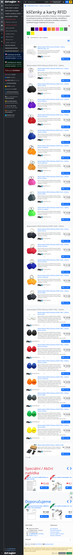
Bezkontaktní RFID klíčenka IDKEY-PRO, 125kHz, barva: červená (53, 345)
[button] (69, 41)
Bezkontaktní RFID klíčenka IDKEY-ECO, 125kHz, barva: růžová (53, 177)
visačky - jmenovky (11, 42)
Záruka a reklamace (55, 535)
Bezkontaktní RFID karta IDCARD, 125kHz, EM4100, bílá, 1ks (51, 48)
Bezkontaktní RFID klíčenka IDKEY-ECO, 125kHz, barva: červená (53, 115)
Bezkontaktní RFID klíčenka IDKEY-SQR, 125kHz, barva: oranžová (53, 276)
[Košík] (70, 2)
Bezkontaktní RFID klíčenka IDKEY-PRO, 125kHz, (45, 309)
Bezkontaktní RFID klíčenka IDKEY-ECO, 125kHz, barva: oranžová (53, 146)
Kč (46, 2)
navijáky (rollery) (10, 34)
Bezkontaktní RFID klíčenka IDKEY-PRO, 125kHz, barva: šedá (53, 394)
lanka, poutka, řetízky (11, 31)
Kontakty (41, 534)
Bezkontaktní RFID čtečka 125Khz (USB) (50, 445)
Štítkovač (12, 70)
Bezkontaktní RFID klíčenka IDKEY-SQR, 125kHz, (45, 226)
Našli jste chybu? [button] (49, 544)
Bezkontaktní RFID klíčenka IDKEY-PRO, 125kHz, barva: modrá (53, 362)
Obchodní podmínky (55, 530)
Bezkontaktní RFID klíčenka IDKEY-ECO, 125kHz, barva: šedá (53, 193)
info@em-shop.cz (11, 550)
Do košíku (45, 488)
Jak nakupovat (54, 528)
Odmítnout (62, 553)
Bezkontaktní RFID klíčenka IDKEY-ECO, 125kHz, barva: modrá (53, 131)
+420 (10, 549)
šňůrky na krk (9, 39)
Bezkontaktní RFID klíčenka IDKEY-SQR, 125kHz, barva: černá (53, 230)
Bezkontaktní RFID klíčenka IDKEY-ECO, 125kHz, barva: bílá (53, 69)
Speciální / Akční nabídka (39, 470)
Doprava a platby (54, 532)
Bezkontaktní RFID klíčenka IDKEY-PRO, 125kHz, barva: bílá (53, 313)
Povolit (69, 553)
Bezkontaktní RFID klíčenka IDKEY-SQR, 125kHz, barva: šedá (53, 292)
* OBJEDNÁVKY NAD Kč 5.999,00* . (13, 64)
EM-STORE (38, 544)
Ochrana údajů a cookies (57, 534)
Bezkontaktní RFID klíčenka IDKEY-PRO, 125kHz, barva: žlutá (53, 426)
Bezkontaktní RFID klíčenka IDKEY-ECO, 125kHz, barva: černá (53, 85)
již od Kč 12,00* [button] (66, 50)
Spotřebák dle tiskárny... (13, 5)
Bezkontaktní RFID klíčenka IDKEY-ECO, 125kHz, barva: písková (53, 162)
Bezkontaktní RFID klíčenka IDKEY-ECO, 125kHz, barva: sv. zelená (53, 208)
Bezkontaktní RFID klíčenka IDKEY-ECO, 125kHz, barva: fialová (53, 100)
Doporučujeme (38, 501)
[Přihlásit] (67, 2)
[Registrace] (63, 2)
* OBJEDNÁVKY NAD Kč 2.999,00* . (13, 56)
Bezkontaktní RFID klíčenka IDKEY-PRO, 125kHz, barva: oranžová (53, 378)
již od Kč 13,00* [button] (66, 233)
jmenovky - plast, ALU (11, 22)
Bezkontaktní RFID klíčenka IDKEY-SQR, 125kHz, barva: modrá (53, 261)
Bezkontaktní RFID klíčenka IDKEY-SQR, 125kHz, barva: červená (53, 245)
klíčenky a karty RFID (11, 25)
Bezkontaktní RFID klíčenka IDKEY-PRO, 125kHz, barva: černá (53, 329)
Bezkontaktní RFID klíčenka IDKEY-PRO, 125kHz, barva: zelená (53, 410)
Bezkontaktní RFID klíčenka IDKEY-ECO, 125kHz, (45, 65)
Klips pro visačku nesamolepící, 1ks (62, 477)
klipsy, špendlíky (10, 28)
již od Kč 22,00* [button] (66, 316)
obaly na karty (9, 37)
